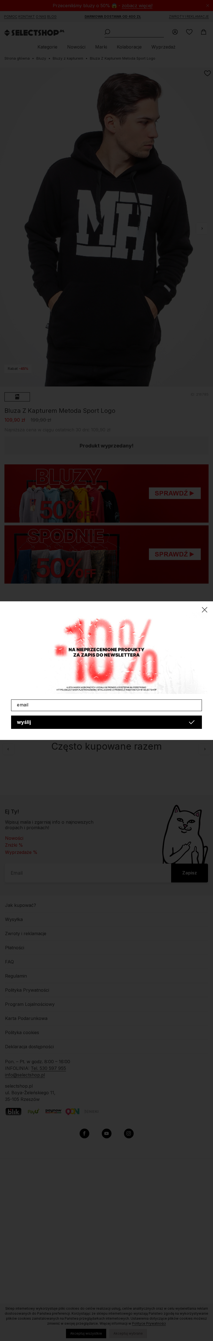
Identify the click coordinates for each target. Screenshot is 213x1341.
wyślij (24, 722)
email (23, 705)
